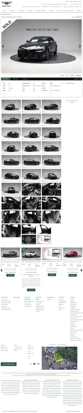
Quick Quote (3, 306)
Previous (2, 46)
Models (13, 10)
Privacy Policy (26, 411)
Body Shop (38, 311)
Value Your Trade (4, 304)
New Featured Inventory (6, 302)
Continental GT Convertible (75, 309)
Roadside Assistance (40, 309)
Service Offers (38, 302)
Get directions (9, 364)
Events (60, 306)
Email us (15, 350)
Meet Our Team (62, 307)
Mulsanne (72, 328)
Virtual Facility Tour (62, 302)
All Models (72, 299)
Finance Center (27, 302)
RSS (16, 411)
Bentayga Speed (73, 304)
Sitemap (20, 411)
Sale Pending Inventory (5, 307)
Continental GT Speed (74, 311)
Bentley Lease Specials (28, 301)
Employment (61, 304)
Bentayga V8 (72, 306)
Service (51, 10)
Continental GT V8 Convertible (76, 316)
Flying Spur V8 (73, 324)
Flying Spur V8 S (73, 326)
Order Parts (38, 304)
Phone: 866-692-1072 (10, 272)
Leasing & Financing (40, 10)
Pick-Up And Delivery (40, 308)
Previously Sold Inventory (6, 309)
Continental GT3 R (73, 321)
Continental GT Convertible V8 (76, 340)
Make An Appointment (40, 301)
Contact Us (61, 299)
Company (78, 10)
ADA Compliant (33, 411)
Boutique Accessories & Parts (65, 10)
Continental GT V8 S (74, 318)
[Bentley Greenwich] (6, 4)
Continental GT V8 (73, 314)
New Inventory (4, 299)
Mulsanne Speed (73, 331)
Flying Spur (72, 323)
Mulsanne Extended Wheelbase (76, 330)
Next (80, 46)
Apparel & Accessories (40, 306)
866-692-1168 (20, 348)
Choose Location (52, 344)
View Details (10, 275)
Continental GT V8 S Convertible (76, 319)
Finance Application (28, 304)
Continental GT (73, 307)
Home (4, 10)
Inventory (21, 10)
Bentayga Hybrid (73, 302)
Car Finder (30, 10)
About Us (60, 309)
